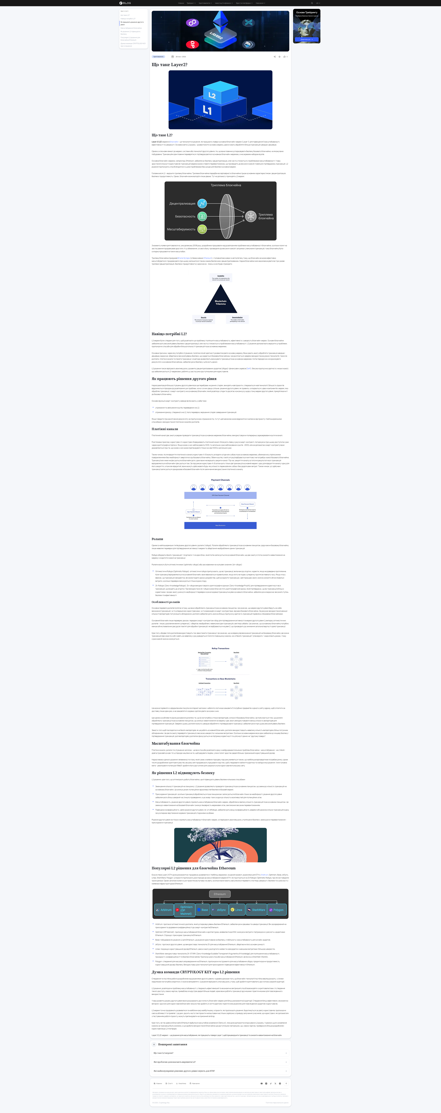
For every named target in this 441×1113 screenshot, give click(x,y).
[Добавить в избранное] (279, 56)
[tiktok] (271, 1083)
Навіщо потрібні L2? (128, 18)
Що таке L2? (125, 15)
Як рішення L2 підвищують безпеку (130, 32)
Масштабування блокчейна (131, 28)
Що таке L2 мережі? (163, 1053)
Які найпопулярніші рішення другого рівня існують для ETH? (184, 1071)
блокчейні (174, 141)
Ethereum (208, 258)
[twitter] (275, 1083)
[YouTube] (262, 1083)
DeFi (249, 368)
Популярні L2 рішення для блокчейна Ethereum (130, 38)
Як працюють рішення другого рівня (132, 23)
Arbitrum (264, 874)
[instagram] (266, 1083)
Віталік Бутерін (184, 258)
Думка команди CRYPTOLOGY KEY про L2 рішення (133, 44)
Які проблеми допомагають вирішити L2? (175, 1062)
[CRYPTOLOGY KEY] (126, 3)
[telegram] (280, 1083)
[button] (191, 3)
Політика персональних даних (277, 1103)
